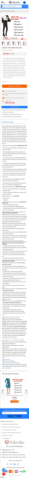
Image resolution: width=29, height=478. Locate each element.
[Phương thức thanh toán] (14, 473)
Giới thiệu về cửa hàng (8, 112)
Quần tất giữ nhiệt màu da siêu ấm (14, 395)
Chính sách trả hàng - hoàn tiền (9, 429)
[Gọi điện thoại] (3, 474)
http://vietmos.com (6, 359)
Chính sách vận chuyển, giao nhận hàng (12, 116)
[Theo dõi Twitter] (11, 464)
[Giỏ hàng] (24, 3)
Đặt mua (14, 401)
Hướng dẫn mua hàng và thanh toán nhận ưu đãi (14, 109)
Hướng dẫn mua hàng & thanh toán (10, 424)
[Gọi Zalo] (3, 469)
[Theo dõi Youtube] (14, 464)
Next (26, 390)
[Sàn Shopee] (18, 464)
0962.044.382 (10, 103)
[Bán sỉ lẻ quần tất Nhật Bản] (14, 3)
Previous (2, 390)
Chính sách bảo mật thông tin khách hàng (12, 114)
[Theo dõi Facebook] (7, 464)
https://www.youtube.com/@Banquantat (11, 362)
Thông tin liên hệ (6, 438)
